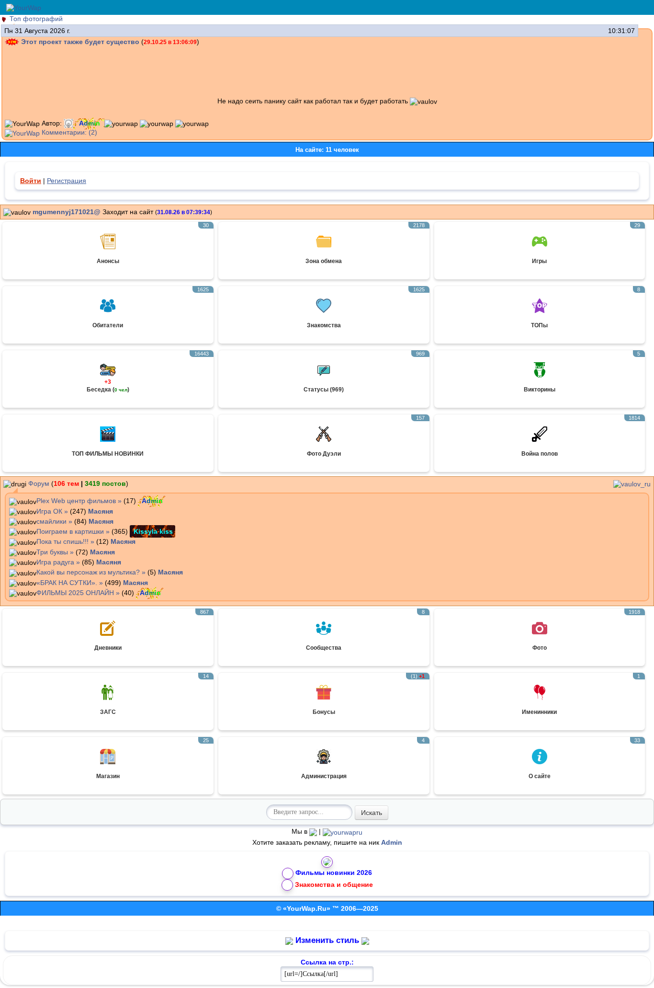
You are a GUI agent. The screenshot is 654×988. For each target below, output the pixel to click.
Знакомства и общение (334, 884)
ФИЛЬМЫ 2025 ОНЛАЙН (75, 593)
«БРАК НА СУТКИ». (66, 582)
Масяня (100, 511)
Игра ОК (49, 511)
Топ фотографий (36, 19)
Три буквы (52, 552)
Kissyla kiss (153, 531)
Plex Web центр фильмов (76, 501)
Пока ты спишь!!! (62, 541)
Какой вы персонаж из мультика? (88, 572)
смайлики (51, 521)
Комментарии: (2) (68, 132)
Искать (371, 812)
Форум (38, 483)
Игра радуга (55, 562)
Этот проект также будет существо (80, 42)
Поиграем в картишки (70, 531)
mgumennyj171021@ (67, 212)
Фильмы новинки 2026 (333, 872)
